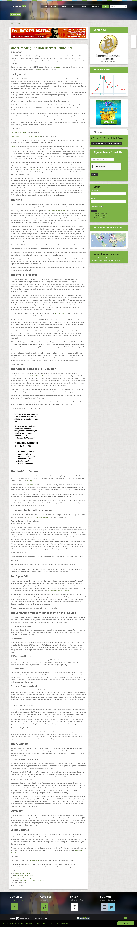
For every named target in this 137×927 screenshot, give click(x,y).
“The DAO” (14, 146)
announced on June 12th (37, 169)
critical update (60, 313)
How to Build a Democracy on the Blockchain (26, 136)
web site (58, 67)
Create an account (99, 217)
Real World (95, 6)
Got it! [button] (126, 923)
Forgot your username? (100, 215)
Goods (64, 6)
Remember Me (96, 206)
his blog (29, 481)
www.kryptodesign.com (22, 873)
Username (94, 190)
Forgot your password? (100, 213)
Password (94, 198)
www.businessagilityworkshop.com (31, 878)
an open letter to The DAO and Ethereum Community (38, 376)
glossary (40, 69)
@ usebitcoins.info (17, 901)
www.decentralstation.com (24, 875)
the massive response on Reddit (37, 517)
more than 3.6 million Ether (57, 211)
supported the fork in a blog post (59, 590)
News (105, 6)
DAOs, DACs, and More (18, 132)
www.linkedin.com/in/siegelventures (32, 880)
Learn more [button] (65, 923)
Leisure (74, 6)
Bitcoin (84, 6)
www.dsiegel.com (79, 867)
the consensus (28, 485)
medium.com (34, 860)
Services (53, 6)
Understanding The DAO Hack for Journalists (41, 48)
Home (45, 6)
